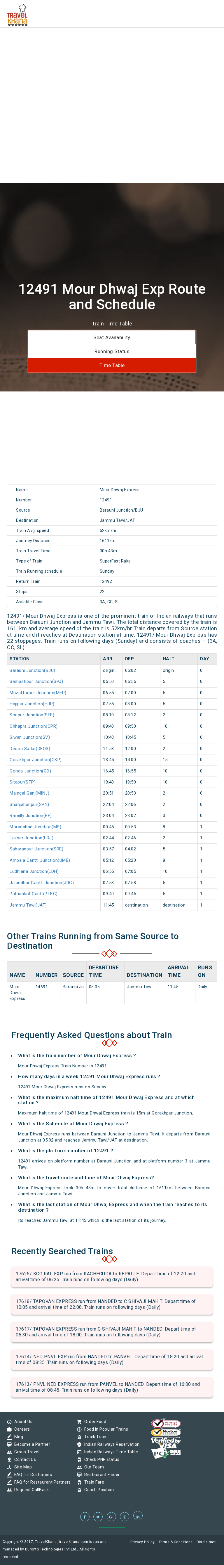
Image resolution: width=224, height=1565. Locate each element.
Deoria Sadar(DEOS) (30, 748)
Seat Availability (111, 337)
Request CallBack (30, 1489)
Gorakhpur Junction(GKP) (36, 759)
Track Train (93, 1436)
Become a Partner (30, 1444)
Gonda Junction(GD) (30, 771)
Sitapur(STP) (23, 782)
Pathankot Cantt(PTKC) (34, 893)
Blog (17, 1436)
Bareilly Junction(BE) (31, 815)
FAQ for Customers (31, 1474)
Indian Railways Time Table (109, 1452)
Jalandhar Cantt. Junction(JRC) (42, 882)
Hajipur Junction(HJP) (32, 703)
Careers (20, 1429)
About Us (21, 1421)
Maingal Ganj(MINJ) (29, 793)
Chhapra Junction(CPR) (34, 726)
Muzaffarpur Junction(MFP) (38, 692)
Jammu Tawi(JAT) (28, 905)
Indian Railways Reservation (110, 1444)
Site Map (21, 1467)
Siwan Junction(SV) (30, 737)
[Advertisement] (112, 40)
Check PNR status (100, 1459)
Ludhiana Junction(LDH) (34, 871)
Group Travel (25, 1452)
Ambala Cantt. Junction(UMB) (40, 860)
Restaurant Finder (100, 1474)
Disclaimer (206, 1542)
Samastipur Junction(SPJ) (36, 681)
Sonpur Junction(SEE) (32, 714)
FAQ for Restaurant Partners (41, 1482)
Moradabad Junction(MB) (35, 826)
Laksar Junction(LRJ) (31, 838)
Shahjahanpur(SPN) (29, 804)
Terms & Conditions (176, 1542)
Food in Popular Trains (104, 1429)
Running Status (112, 351)
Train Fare (92, 1482)
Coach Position (97, 1489)
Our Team (92, 1467)
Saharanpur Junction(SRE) (36, 849)
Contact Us (23, 1459)
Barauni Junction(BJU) (32, 670)
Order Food (93, 1421)
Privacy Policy (142, 1542)
